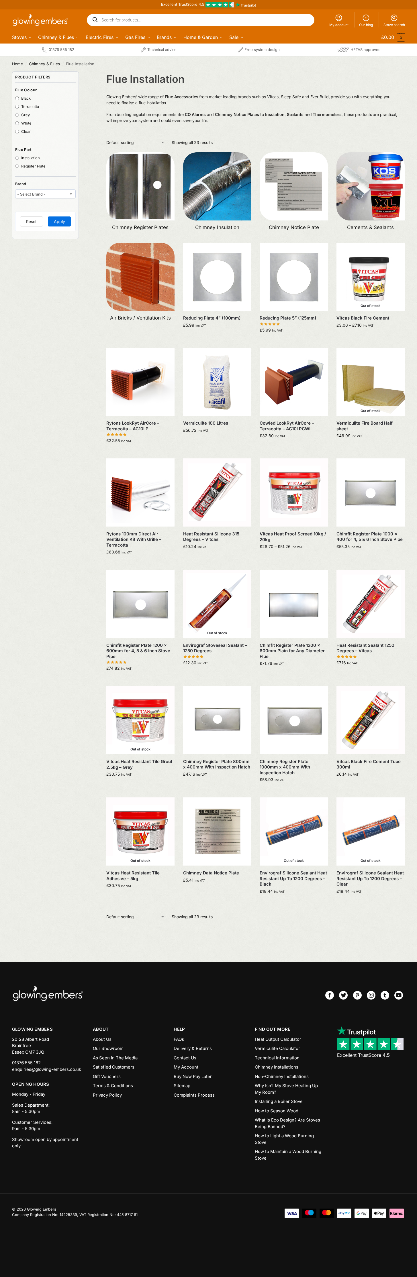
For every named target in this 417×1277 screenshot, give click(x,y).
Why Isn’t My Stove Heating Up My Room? (286, 1089)
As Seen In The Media (115, 1058)
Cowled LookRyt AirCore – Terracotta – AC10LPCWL (287, 425)
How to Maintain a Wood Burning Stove (288, 1155)
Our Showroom (108, 1048)
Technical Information (277, 1058)
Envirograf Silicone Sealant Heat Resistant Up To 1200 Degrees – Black (293, 878)
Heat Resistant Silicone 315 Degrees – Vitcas (211, 536)
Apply (59, 221)
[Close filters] (80, 75)
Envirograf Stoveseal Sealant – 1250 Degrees (215, 648)
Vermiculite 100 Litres (205, 423)
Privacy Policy (107, 1095)
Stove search (394, 25)
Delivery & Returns (193, 1048)
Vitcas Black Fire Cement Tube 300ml (368, 764)
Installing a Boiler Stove (279, 1101)
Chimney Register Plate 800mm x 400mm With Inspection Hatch (216, 764)
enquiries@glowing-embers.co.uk (46, 1069)
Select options (370, 337)
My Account (186, 1067)
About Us (102, 1039)
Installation (30, 157)
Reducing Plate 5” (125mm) (288, 318)
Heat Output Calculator (278, 1039)
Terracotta (30, 106)
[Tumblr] (385, 995)
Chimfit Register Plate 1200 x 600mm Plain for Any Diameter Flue (292, 651)
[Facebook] (329, 995)
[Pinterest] (357, 995)
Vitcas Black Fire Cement (362, 318)
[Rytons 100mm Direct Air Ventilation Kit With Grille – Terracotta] (140, 492)
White (26, 123)
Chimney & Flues (44, 64)
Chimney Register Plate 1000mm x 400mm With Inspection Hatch (285, 767)
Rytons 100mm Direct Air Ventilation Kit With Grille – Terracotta (133, 539)
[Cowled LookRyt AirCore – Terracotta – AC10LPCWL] (294, 382)
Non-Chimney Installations (282, 1076)
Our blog (366, 25)
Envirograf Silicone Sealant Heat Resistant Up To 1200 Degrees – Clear (370, 878)
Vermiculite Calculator (277, 1048)
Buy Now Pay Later (193, 1076)
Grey (25, 115)
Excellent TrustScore (363, 1055)
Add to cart (217, 337)
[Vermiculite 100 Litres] (217, 382)
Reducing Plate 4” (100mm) (212, 318)
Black (26, 98)
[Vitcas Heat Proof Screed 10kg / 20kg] (294, 492)
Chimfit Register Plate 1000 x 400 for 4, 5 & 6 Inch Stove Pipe (369, 536)
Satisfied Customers (113, 1067)
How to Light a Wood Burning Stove (284, 1139)
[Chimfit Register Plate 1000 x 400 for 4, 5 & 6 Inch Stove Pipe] (370, 492)
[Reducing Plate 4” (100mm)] (217, 277)
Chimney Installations (276, 1067)
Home (17, 64)
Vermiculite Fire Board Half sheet (364, 425)
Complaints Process (194, 1095)
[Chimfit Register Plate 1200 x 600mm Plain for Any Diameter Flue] (294, 604)
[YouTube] (398, 995)
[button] (389, 37)
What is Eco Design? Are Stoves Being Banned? (287, 1123)
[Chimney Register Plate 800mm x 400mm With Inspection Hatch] (217, 720)
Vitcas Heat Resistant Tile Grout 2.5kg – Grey (139, 764)
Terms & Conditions (113, 1085)
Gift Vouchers (107, 1076)
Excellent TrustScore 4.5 (183, 4)
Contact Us (185, 1058)
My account (339, 25)
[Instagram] (371, 995)
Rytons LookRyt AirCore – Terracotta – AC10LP (132, 425)
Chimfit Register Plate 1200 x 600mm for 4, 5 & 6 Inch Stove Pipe (138, 651)
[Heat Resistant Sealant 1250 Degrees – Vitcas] (370, 604)
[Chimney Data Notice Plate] (217, 831)
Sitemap (182, 1085)
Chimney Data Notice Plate (211, 873)
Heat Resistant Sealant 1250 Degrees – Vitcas (365, 648)
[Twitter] (343, 995)
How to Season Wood (276, 1111)
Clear (26, 131)
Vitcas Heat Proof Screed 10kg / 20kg (293, 536)
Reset (31, 221)
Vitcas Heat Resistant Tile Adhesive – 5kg (133, 875)
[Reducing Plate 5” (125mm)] (294, 277)
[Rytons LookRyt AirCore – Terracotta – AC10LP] (140, 382)
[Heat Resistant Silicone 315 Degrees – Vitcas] (217, 492)
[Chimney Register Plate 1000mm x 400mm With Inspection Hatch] (294, 720)
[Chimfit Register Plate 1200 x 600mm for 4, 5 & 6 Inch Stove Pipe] (140, 604)
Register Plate (33, 166)
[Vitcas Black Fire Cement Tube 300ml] (370, 720)
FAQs (179, 1039)
